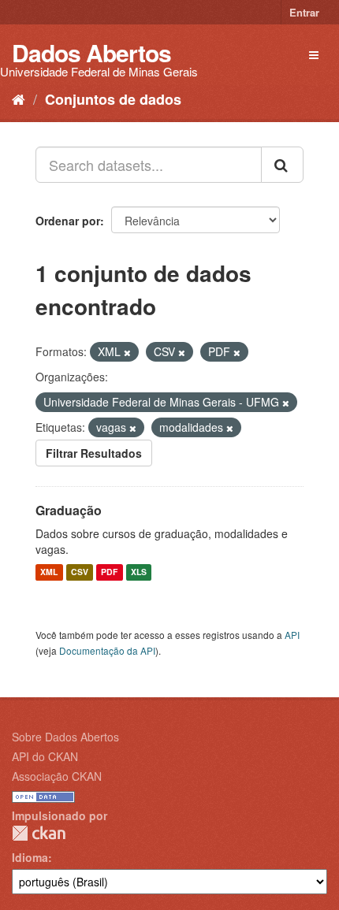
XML (49, 572)
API (292, 634)
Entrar (304, 12)
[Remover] (127, 352)
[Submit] (282, 165)
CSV (79, 572)
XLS (139, 572)
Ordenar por (67, 220)
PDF (109, 572)
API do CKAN (45, 756)
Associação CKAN (57, 776)
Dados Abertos (91, 52)
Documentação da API (107, 650)
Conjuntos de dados (113, 99)
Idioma (30, 857)
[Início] (18, 98)
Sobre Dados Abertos (65, 737)
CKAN (38, 833)
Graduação (68, 510)
